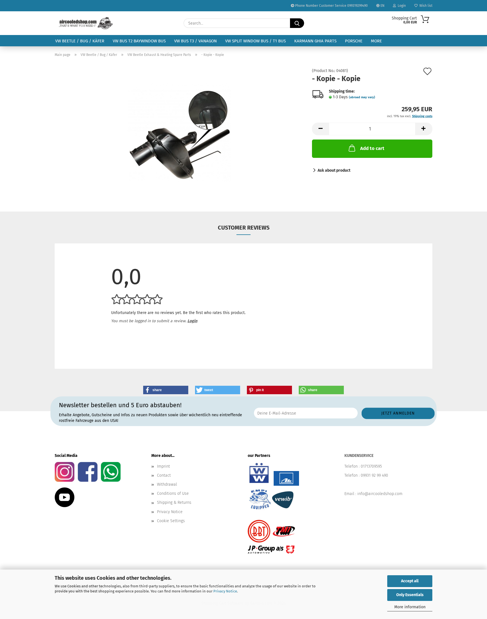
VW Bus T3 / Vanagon (195, 40)
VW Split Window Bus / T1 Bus (255, 40)
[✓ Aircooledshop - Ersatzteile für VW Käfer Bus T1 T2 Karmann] (86, 23)
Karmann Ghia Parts (315, 40)
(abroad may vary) (362, 97)
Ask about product (334, 170)
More (376, 40)
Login (401, 6)
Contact (164, 475)
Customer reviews (243, 227)
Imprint (163, 466)
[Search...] (297, 23)
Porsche (353, 40)
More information (410, 607)
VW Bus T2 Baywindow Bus (139, 40)
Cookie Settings (171, 520)
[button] (320, 129)
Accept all (410, 581)
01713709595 (371, 466)
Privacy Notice (225, 591)
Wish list (425, 6)
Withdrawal (167, 484)
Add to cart (372, 148)
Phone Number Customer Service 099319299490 (331, 6)
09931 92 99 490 (374, 475)
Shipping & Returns (174, 502)
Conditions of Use (173, 493)
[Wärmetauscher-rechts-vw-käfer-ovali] (179, 132)
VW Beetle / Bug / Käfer (79, 40)
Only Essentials (410, 594)
